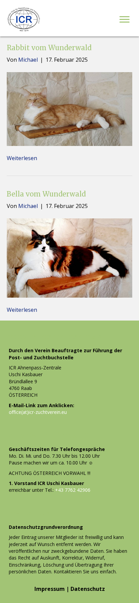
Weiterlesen (22, 158)
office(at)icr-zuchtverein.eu (38, 412)
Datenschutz (88, 589)
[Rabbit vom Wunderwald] (69, 108)
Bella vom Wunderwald (46, 194)
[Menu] (124, 19)
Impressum (49, 589)
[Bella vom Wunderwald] (69, 257)
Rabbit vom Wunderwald (49, 47)
